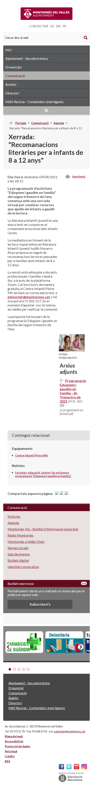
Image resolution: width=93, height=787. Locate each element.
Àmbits (10, 84)
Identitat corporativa (23, 567)
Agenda (59, 123)
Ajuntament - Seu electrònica (26, 58)
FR (64, 26)
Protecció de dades (17, 746)
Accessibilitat (14, 741)
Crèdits (10, 756)
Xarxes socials (18, 548)
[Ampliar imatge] (72, 350)
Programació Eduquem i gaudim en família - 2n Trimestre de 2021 (73, 391)
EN (58, 26)
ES (52, 26)
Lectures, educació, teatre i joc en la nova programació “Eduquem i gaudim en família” (43, 474)
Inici (8, 50)
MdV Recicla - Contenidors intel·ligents (34, 102)
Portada (20, 123)
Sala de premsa (19, 554)
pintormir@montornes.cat (29, 297)
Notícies (14, 516)
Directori (12, 93)
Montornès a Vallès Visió (26, 541)
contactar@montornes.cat (69, 731)
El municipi (13, 67)
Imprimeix (78, 176)
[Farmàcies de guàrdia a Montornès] (24, 642)
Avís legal (11, 751)
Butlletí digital (18, 560)
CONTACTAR (38, 26)
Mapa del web (14, 736)
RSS (46, 110)
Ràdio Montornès (21, 535)
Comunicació (15, 76)
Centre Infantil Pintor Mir (31, 455)
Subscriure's (40, 604)
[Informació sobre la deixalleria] (64, 642)
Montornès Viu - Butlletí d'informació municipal (43, 529)
